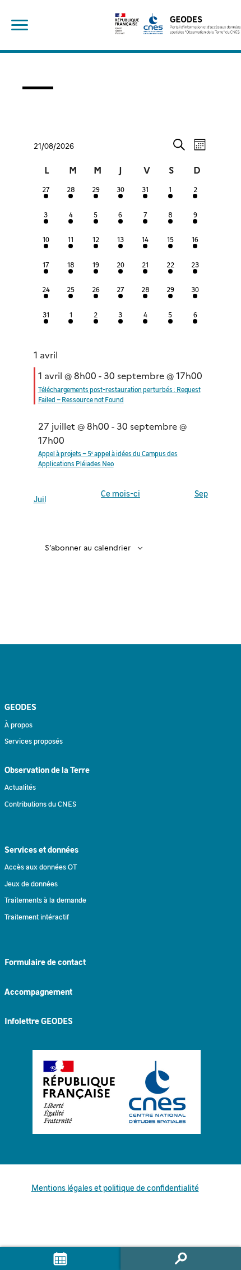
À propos (18, 724)
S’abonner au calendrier (88, 547)
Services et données (41, 849)
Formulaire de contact (45, 961)
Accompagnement (38, 991)
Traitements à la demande (45, 899)
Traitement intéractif (36, 916)
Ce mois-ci (120, 493)
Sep (201, 493)
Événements (60, 1258)
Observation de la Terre (47, 769)
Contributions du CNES (40, 803)
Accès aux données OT (40, 866)
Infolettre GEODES (38, 1020)
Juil (40, 498)
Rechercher (181, 1258)
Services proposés (33, 740)
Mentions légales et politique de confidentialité (115, 1187)
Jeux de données (31, 883)
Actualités (20, 786)
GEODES (20, 706)
